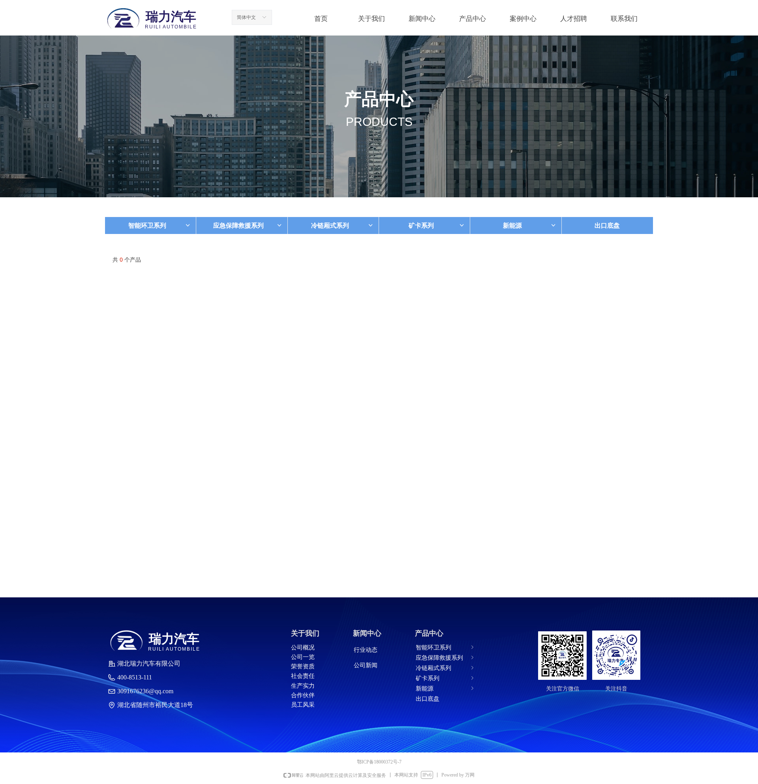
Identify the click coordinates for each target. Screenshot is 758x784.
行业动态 (365, 650)
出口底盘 (607, 225)
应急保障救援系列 (247, 225)
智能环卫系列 (159, 225)
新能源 (529, 225)
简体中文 (246, 17)
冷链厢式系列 (342, 225)
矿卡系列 (437, 225)
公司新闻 (365, 665)
